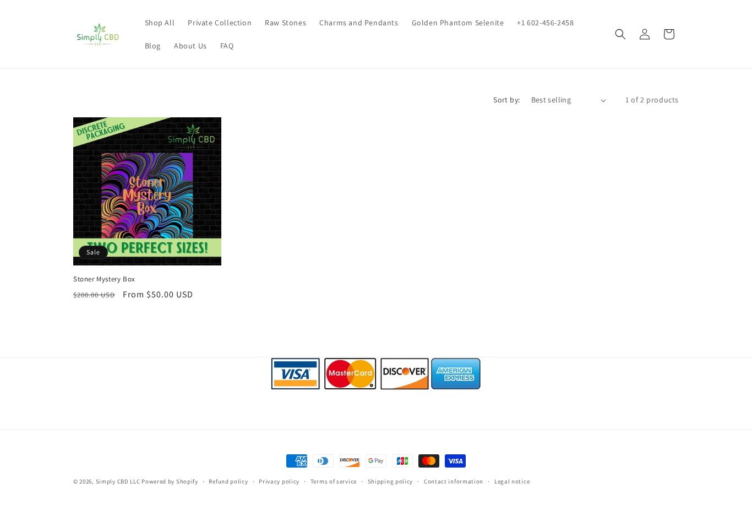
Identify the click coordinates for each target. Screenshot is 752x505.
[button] (620, 34)
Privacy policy (279, 481)
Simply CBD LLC (118, 481)
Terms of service (333, 481)
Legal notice (512, 481)
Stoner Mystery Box (104, 279)
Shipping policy (390, 481)
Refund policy (228, 481)
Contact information (453, 481)
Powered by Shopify (169, 481)
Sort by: (506, 100)
